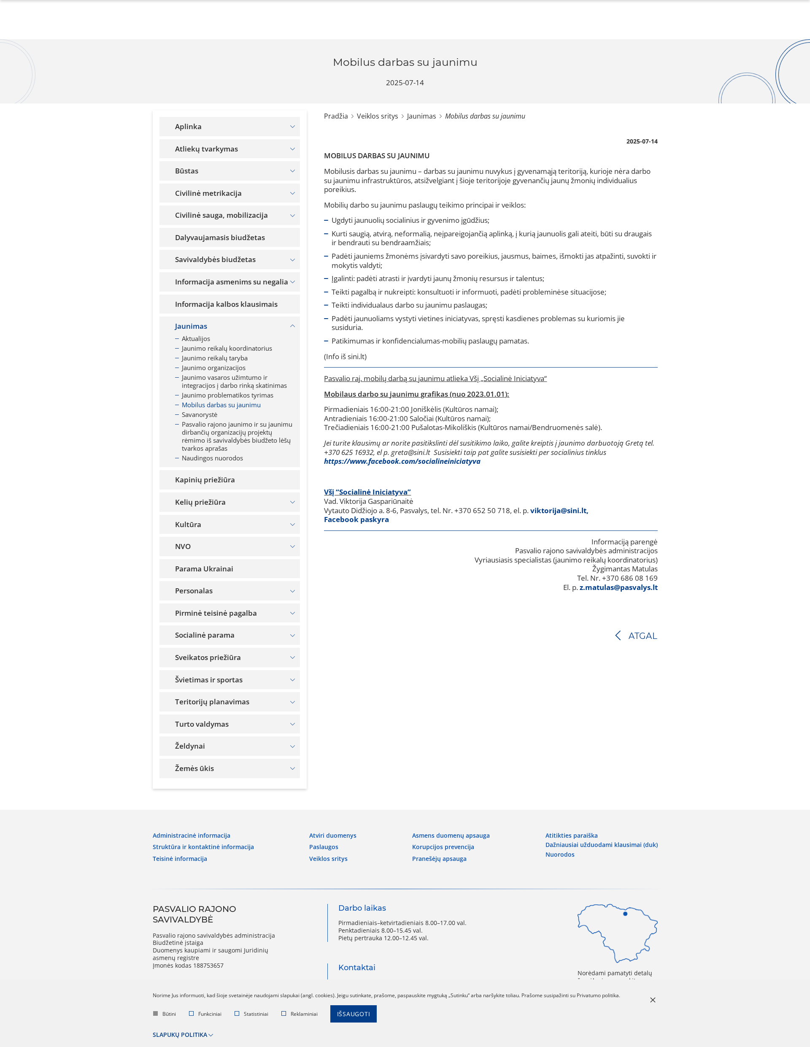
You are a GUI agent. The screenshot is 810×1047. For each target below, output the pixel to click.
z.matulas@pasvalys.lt (619, 587)
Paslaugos (323, 847)
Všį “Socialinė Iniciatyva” (367, 492)
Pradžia (336, 116)
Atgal (643, 636)
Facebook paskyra (356, 519)
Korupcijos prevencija (443, 847)
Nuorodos (560, 854)
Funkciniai (209, 1014)
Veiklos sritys (377, 116)
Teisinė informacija (180, 859)
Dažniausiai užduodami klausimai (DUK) (601, 845)
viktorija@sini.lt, (559, 510)
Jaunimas (421, 116)
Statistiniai (256, 1014)
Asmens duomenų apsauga (451, 835)
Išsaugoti (353, 1014)
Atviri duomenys (332, 835)
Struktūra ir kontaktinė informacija (203, 847)
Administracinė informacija (191, 835)
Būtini (169, 1014)
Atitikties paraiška (571, 835)
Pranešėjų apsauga (439, 859)
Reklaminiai (304, 1014)
